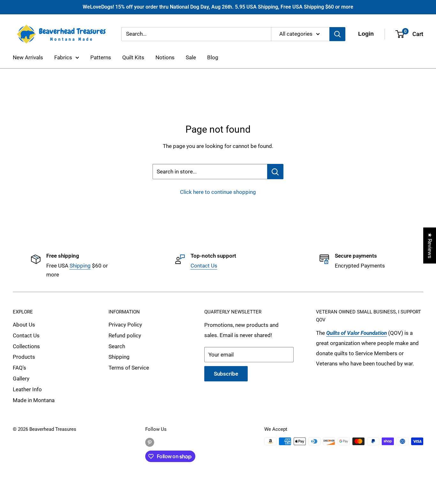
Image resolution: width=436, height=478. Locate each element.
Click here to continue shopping (218, 192)
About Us (24, 324)
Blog (212, 57)
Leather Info (27, 389)
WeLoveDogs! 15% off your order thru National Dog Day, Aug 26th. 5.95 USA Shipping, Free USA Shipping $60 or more (218, 7)
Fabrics (63, 57)
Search (117, 346)
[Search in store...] (275, 171)
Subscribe (226, 374)
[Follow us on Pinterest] (149, 442)
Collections (26, 346)
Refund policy (125, 335)
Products (24, 357)
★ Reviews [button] (430, 245)
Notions (165, 57)
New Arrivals (28, 57)
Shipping (80, 265)
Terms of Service (129, 367)
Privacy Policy (125, 324)
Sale (191, 57)
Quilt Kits (133, 57)
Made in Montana (34, 400)
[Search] (337, 34)
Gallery (21, 378)
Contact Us (204, 265)
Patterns (100, 57)
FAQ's (19, 367)
